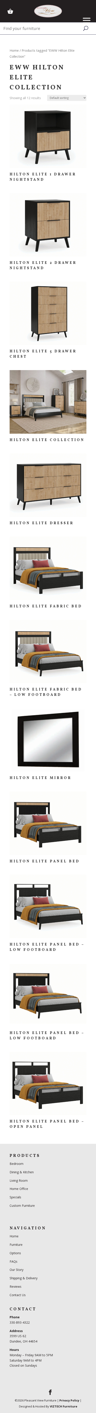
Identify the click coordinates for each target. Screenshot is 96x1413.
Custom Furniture (22, 1205)
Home (14, 50)
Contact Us (18, 1295)
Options (15, 1253)
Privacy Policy (69, 1400)
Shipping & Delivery (24, 1278)
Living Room (19, 1180)
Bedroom (17, 1164)
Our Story (16, 1270)
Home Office (19, 1189)
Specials (15, 1197)
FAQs (13, 1261)
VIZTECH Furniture (63, 1406)
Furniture (16, 1244)
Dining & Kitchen (22, 1172)
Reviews (15, 1286)
